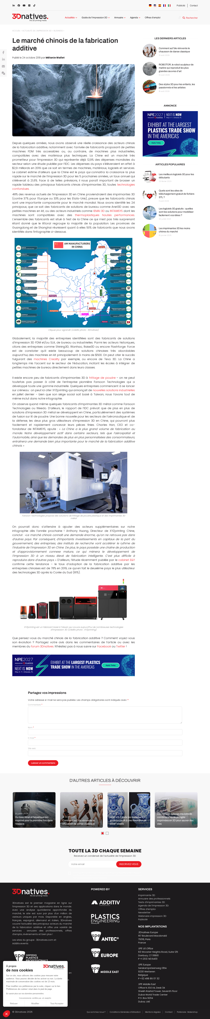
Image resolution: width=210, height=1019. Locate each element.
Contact (194, 5)
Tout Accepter (56, 1003)
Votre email (77, 864)
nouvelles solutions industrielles (114, 390)
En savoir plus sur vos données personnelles (25, 994)
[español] (159, 5)
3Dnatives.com (44, 939)
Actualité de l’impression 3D (37, 30)
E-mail (32, 738)
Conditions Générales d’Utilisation (125, 1012)
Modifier (35, 1003)
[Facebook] (3, 52)
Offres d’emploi (152, 17)
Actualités (70, 17)
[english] (155, 5)
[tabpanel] (34, 810)
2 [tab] (107, 833)
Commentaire (35, 704)
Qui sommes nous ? (96, 1012)
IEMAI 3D (99, 211)
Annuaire (118, 17)
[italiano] (169, 5)
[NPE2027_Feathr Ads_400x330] (170, 134)
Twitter (120, 646)
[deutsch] (150, 5)
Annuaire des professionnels (154, 898)
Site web (32, 748)
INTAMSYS (116, 211)
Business (58, 30)
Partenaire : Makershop (187, 1012)
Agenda (134, 17)
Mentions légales (153, 1012)
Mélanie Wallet (55, 57)
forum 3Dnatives (42, 646)
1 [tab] (102, 833)
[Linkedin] (3, 59)
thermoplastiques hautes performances (104, 215)
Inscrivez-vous (128, 864)
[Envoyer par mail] (3, 66)
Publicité (181, 5)
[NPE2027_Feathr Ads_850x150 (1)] (73, 665)
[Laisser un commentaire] (3, 73)
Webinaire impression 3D (152, 916)
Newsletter (144, 912)
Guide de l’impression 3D (94, 17)
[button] (6, 1013)
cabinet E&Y (126, 560)
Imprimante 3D (146, 895)
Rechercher (192, 18)
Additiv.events (20, 943)
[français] (164, 5)
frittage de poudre (102, 378)
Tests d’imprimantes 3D (151, 902)
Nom (31, 727)
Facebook (104, 646)
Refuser (14, 1003)
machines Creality (46, 359)
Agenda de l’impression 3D (153, 905)
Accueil (16, 30)
